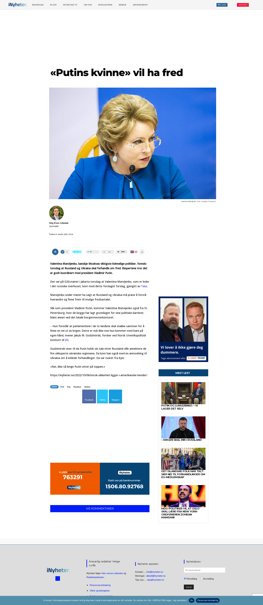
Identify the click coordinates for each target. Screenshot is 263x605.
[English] (136, 252)
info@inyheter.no (154, 571)
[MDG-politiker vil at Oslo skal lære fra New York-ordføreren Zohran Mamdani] (183, 496)
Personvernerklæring (100, 585)
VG (66, 340)
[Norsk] (132, 252)
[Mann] (62, 252)
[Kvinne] (67, 252)
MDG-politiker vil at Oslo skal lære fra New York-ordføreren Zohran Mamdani (180, 513)
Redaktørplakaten (95, 577)
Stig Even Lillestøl (58, 223)
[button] (255, 5)
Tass (144, 286)
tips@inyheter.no (155, 579)
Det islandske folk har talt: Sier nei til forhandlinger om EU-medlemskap (183, 474)
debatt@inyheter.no (155, 575)
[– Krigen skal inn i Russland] (183, 427)
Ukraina (87, 387)
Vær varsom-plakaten (112, 573)
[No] (259, 600)
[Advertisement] (131, 38)
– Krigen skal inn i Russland (181, 439)
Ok (191, 600)
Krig (68, 387)
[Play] (55, 252)
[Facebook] (57, 578)
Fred (62, 387)
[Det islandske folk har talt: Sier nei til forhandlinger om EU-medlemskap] (183, 459)
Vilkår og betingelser (100, 590)
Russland (77, 387)
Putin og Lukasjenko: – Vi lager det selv (179, 407)
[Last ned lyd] (142, 251)
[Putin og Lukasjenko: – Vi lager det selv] (183, 393)
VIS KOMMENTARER (100, 508)
